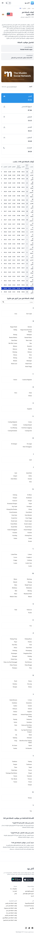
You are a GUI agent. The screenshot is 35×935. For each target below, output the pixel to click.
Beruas (15, 355)
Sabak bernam (13, 700)
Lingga (15, 560)
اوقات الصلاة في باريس (11, 903)
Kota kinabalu (13, 512)
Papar (15, 642)
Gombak (15, 425)
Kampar (15, 497)
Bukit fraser (28, 363)
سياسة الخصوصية (29, 905)
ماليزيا (24, 8)
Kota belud (29, 512)
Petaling (30, 656)
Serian (15, 722)
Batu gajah (29, 340)
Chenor (15, 379)
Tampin (15, 764)
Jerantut (30, 479)
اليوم (30, 86)
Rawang (29, 684)
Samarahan (29, 703)
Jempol (15, 476)
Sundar (15, 748)
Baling (15, 330)
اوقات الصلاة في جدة (11, 913)
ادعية (32, 896)
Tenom (15, 776)
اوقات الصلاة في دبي (11, 910)
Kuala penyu (28, 527)
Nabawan (29, 609)
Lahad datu (14, 554)
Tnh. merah (14, 779)
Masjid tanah (28, 585)
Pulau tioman (13, 665)
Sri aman (14, 745)
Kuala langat (28, 521)
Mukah (30, 596)
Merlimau (14, 588)
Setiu (15, 725)
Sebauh (30, 708)
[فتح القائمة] (2, 3)
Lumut (15, 563)
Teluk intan (14, 770)
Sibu (16, 730)
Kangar (30, 500)
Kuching (15, 535)
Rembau (15, 684)
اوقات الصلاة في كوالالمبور (10, 917)
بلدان (29, 8)
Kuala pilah (14, 527)
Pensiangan (14, 653)
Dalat (30, 393)
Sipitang (15, 737)
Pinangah (14, 656)
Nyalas (30, 612)
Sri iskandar (29, 748)
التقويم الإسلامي (29, 891)
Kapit (30, 503)
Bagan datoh (13, 327)
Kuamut (30, 532)
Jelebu (30, 476)
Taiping (30, 761)
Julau (30, 481)
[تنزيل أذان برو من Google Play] (16, 879)
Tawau (30, 770)
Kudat (30, 538)
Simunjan (29, 737)
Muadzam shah (28, 593)
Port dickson (28, 662)
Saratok (30, 706)
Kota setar (14, 515)
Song (15, 740)
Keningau (29, 506)
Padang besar (28, 639)
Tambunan (29, 764)
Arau (15, 313)
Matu (15, 585)
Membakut (29, 588)
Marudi (15, 582)
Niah (15, 609)
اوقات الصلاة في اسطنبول (10, 920)
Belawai (15, 349)
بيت (33, 8)
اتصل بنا (15, 891)
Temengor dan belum (11, 773)
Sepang (15, 719)
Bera (30, 355)
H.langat (29, 444)
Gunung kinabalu (12, 430)
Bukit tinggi (28, 366)
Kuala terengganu (12, 529)
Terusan (30, 779)
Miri (16, 591)
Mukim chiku (13, 596)
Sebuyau (15, 708)
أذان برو (27, 3)
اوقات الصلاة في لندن (11, 905)
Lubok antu (28, 563)
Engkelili (29, 409)
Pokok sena (14, 659)
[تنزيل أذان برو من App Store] (28, 879)
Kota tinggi (29, 518)
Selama (15, 711)
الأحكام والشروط (29, 903)
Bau (31, 343)
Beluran (30, 352)
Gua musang (13, 428)
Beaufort (29, 346)
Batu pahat (14, 340)
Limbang (29, 560)
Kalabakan (29, 497)
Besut (30, 358)
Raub (15, 681)
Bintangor (29, 360)
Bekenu (15, 346)
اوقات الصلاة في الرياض (11, 915)
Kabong (15, 495)
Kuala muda (14, 524)
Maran (15, 579)
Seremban (29, 722)
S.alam (30, 700)
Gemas (30, 422)
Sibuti (30, 735)
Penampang (29, 650)
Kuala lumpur (28, 524)
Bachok (30, 327)
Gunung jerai (28, 430)
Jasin (15, 473)
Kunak (30, 541)
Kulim (15, 538)
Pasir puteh (29, 647)
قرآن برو (32, 908)
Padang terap (13, 639)
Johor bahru (14, 479)
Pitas (30, 659)
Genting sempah (27, 425)
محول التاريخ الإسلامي (28, 893)
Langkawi (29, 557)
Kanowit (15, 500)
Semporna (29, 719)
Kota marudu (28, 515)
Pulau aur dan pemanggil (10, 662)
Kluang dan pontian (12, 509)
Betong (15, 358)
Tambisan (14, 761)
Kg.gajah (14, 506)
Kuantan (15, 532)
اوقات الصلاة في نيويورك (10, 908)
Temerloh (29, 776)
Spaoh (30, 745)
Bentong (15, 352)
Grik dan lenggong (26, 428)
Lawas (15, 557)
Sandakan (14, 703)
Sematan (15, 714)
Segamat (29, 711)
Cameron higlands (27, 379)
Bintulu (15, 360)
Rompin (15, 687)
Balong (15, 334)
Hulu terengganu (27, 446)
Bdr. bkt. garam (13, 343)
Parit (30, 644)
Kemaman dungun (12, 503)
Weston (30, 798)
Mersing (30, 591)
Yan (31, 811)
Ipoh (30, 460)
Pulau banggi (28, 665)
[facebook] (32, 928)
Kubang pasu (28, 535)
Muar (15, 593)
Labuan (30, 554)
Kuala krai (14, 518)
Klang (30, 509)
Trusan (30, 782)
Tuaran (15, 782)
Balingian (29, 334)
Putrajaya (14, 668)
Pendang (15, 650)
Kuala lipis (14, 521)
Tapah (30, 767)
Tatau (15, 767)
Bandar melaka (13, 337)
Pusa (30, 668)
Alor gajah (29, 313)
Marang (30, 582)
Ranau (30, 681)
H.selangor (14, 444)
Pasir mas (14, 644)
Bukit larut (14, 363)
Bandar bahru (28, 337)
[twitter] (29, 928)
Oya (31, 626)
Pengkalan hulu (28, 653)
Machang (29, 579)
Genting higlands (12, 422)
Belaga (30, 349)
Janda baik (29, 473)
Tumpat (30, 784)
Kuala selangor (28, 529)
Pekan (15, 647)
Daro (15, 393)
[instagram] (26, 928)
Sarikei (15, 706)
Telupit (30, 773)
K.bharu (29, 495)
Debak (30, 395)
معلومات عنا (13, 888)
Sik (16, 735)
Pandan (30, 642)
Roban (30, 687)
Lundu (30, 566)
